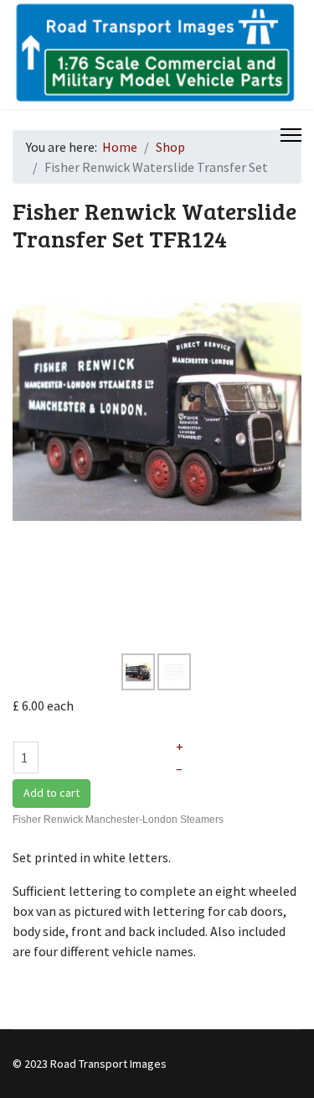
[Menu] (291, 135)
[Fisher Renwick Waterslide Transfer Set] (157, 411)
